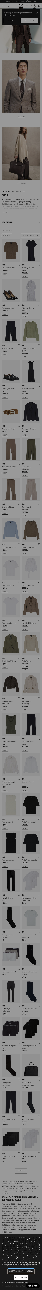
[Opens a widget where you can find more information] (33, 1286)
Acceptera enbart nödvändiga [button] (21, 1271)
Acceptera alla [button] (21, 1277)
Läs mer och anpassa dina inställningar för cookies (15, 1282)
